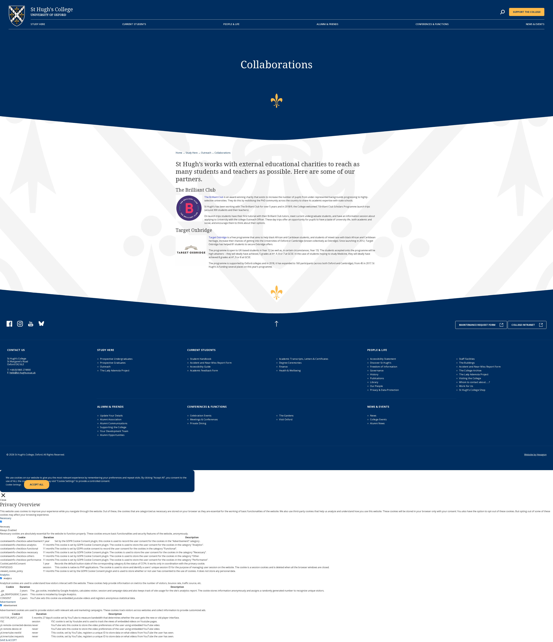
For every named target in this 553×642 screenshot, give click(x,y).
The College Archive (470, 370)
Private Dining (198, 423)
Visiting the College (470, 378)
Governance (377, 370)
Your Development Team (114, 431)
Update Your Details (111, 415)
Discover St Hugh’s (380, 362)
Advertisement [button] (8, 601)
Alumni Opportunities (112, 435)
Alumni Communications (113, 423)
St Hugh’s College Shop (472, 390)
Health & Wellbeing (290, 370)
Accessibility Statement (383, 358)
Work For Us (466, 386)
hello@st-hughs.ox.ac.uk (23, 372)
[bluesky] (41, 325)
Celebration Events (200, 415)
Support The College (526, 12)
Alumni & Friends (327, 24)
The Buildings (467, 362)
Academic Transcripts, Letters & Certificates (303, 358)
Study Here (38, 24)
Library (374, 382)
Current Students (134, 24)
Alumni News (377, 423)
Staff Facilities (467, 358)
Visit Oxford (285, 419)
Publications (377, 378)
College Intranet (523, 324)
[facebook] (9, 325)
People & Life (231, 24)
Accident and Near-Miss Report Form (211, 362)
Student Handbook (200, 358)
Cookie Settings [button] (13, 484)
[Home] (17, 25)
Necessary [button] (5, 518)
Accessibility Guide (200, 366)
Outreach (206, 152)
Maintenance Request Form (477, 324)
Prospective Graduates (113, 362)
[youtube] (31, 325)
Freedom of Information (383, 366)
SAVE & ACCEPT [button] (8, 640)
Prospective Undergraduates (116, 358)
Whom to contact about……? (474, 382)
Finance (283, 366)
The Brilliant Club (213, 197)
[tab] (502, 12)
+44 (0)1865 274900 (20, 369)
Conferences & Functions (432, 24)
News (373, 415)
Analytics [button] (5, 574)
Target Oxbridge (218, 237)
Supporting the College (113, 427)
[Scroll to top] (276, 324)
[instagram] (20, 325)
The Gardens (286, 415)
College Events (378, 419)
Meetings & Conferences (204, 419)
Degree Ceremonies (290, 362)
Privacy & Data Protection (384, 390)
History (374, 374)
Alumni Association (110, 419)
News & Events (535, 24)
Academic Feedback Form (204, 370)
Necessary (5, 526)
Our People (376, 386)
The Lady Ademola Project (114, 370)
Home (179, 152)
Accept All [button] (36, 484)
